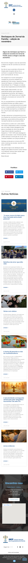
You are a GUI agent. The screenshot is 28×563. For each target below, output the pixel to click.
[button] (14, 14)
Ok (14, 561)
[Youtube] (20, 547)
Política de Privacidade (13, 552)
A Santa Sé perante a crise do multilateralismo (13, 352)
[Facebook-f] (17, 547)
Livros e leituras (9, 446)
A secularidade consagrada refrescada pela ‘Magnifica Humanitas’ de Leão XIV (13, 399)
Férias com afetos (10, 311)
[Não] (24, 559)
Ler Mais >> (5, 238)
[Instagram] (23, 547)
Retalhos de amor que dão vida (13, 263)
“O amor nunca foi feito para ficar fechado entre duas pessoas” (13, 217)
